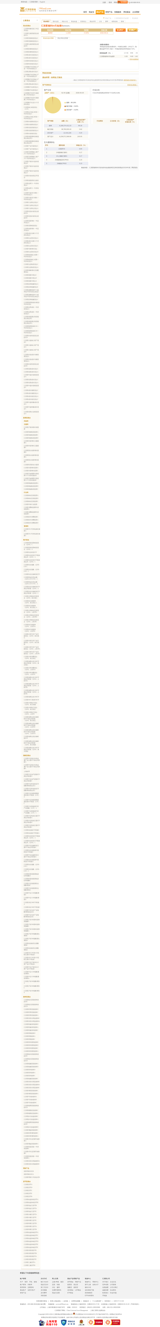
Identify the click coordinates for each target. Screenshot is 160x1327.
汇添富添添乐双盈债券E (32, 1081)
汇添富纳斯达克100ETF (31, 697)
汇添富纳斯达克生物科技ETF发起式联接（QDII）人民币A (31, 731)
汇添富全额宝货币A (30, 1214)
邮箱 (35, 1282)
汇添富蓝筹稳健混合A (31, 284)
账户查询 (23, 1284)
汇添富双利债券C (29, 1075)
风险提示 (86, 1301)
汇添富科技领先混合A (31, 61)
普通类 (26, 526)
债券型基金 (27, 997)
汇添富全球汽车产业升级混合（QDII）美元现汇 (31, 635)
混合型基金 (27, 26)
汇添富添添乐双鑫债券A (32, 1161)
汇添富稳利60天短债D (121, 18)
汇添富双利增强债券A (31, 1051)
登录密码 (23, 1287)
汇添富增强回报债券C (31, 1090)
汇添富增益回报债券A (31, 1144)
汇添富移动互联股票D (31, 498)
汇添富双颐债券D (29, 1033)
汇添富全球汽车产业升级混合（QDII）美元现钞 (31, 642)
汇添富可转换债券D (30, 1099)
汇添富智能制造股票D (31, 438)
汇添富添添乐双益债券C (32, 1018)
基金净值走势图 (63, 38)
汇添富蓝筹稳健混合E (31, 287)
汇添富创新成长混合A (31, 372)
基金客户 (23, 1290)
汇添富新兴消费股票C (31, 517)
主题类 (26, 424)
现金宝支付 (44, 1284)
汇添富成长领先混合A (31, 396)
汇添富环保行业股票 (30, 504)
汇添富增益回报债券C (31, 1130)
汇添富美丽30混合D (30, 278)
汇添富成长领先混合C (31, 399)
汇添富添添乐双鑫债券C (32, 1164)
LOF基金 (78, 1290)
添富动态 (24, 2)
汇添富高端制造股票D (31, 486)
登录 (110, 2)
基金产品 (108, 18)
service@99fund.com (62, 1304)
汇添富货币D (28, 1187)
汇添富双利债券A (29, 1072)
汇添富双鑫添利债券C (31, 1030)
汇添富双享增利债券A (31, 1136)
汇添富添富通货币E (30, 1250)
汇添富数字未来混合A (31, 87)
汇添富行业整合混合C (31, 202)
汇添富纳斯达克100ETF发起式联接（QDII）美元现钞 (31, 749)
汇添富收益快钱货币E (31, 1244)
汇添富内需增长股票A (31, 467)
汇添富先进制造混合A (31, 267)
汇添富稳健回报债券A (31, 1063)
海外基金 (26, 540)
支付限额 (44, 1290)
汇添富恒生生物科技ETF (32, 574)
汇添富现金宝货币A (30, 1208)
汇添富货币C (28, 1190)
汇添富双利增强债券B (31, 1042)
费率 (106, 21)
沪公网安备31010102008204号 (85, 1314)
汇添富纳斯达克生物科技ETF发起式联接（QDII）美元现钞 (31, 742)
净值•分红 (65, 21)
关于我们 (105, 1282)
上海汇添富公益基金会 (97, 1310)
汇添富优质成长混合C (31, 379)
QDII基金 (70, 1290)
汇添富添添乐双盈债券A (32, 1084)
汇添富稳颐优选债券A (31, 1113)
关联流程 (44, 1295)
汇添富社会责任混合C (31, 246)
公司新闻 (113, 1284)
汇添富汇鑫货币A (29, 1262)
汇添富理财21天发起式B (32, 1177)
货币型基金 (27, 1181)
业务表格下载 (89, 1290)
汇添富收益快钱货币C (31, 1235)
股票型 (69, 1284)
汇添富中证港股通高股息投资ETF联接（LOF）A (32, 795)
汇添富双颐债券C (29, 1039)
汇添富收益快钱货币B (31, 1238)
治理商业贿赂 (75, 1301)
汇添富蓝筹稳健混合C (31, 299)
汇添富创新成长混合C (31, 369)
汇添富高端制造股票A (31, 483)
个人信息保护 (96, 1301)
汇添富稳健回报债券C (31, 1078)
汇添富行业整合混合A (31, 208)
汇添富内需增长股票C (31, 470)
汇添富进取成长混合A (31, 84)
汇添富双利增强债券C (31, 1048)
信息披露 (105, 1287)
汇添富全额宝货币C (30, 1217)
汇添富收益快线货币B (31, 1202)
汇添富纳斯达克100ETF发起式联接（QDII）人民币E (31, 685)
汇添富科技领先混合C (31, 64)
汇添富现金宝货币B (30, 1205)
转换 (58, 1284)
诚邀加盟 (105, 1290)
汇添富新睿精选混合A (31, 52)
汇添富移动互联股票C (31, 501)
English (42, 2)
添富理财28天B (29, 1171)
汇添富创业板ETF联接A (32, 833)
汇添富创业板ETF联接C (31, 830)
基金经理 (93, 21)
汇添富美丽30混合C (30, 275)
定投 (53, 1284)
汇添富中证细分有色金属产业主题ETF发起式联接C (32, 766)
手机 (30, 1282)
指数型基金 (27, 755)
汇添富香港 (34, 2)
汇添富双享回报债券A (31, 1015)
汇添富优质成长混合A (31, 382)
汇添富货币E (28, 1193)
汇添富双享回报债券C (31, 1012)
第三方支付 (44, 1287)
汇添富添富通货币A (30, 1256)
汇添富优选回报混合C (31, 127)
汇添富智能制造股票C (31, 435)
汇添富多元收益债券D (31, 1127)
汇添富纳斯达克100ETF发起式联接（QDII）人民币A (31, 679)
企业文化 (113, 1282)
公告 (100, 21)
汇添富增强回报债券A (31, 1093)
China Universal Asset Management (77, 1310)
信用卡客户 (31, 1290)
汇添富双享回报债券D (31, 1009)
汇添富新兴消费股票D (31, 523)
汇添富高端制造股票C (31, 489)
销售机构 (115, 21)
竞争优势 (105, 1284)
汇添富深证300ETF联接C (32, 907)
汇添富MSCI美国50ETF (31, 700)
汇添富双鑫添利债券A (31, 1027)
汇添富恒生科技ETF (30, 552)
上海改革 (27, 771)
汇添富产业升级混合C (31, 146)
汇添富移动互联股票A (31, 495)
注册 (104, 2)
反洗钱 (66, 1301)
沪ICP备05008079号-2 (102, 1314)
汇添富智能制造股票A (31, 432)
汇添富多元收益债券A (31, 1119)
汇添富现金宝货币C (30, 1211)
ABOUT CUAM (119, 1301)
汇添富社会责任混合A (31, 238)
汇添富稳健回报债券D (31, 1066)
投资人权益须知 (55, 1301)
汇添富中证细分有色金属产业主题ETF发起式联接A (32, 760)
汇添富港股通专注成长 (31, 180)
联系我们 (105, 1293)
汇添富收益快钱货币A (31, 1232)
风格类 (26, 421)
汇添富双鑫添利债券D (31, 1024)
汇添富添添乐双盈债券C (32, 1087)
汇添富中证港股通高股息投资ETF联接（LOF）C (32, 801)
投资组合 (83, 21)
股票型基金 (27, 418)
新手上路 (88, 1284)
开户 (21, 1282)
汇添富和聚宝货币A (30, 1226)
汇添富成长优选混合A (31, 55)
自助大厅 (95, 1284)
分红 (53, 1287)
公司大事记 (114, 1287)
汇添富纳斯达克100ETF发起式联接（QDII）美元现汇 (31, 663)
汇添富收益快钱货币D (31, 1241)
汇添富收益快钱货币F (31, 1247)
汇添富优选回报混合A (31, 130)
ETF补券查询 (89, 1295)
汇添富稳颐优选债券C (31, 1110)
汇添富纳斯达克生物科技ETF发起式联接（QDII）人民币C (31, 725)
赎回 (62, 1282)
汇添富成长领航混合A (31, 393)
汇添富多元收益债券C (31, 1116)
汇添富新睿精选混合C (31, 49)
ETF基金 (70, 1293)
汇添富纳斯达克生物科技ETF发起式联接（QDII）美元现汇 (31, 718)
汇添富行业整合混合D (31, 205)
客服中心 (88, 1282)
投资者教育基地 (41, 1301)
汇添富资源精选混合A (31, 41)
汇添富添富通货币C (30, 1259)
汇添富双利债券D (29, 1069)
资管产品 (23, 1293)
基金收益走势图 (48, 38)
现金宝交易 (56, 1293)
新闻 (122, 21)
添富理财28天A (29, 1174)
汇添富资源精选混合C (31, 38)
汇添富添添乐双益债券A (32, 1021)
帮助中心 (95, 1282)
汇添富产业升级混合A (31, 149)
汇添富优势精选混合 (30, 225)
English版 (113, 1293)
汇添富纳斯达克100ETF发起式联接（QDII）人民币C (31, 692)
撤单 (58, 1287)
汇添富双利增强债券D (31, 1045)
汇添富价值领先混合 (30, 133)
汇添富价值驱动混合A (31, 121)
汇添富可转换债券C (30, 1102)
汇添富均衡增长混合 (30, 249)
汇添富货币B (28, 1196)
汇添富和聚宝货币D (30, 1223)
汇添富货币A (28, 1184)
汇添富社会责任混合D (31, 252)
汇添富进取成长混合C (31, 71)
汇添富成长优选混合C (31, 58)
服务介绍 (88, 1287)
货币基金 (70, 1282)
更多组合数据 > (132, 85)
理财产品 (26, 1168)
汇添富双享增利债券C (31, 1133)
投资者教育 (88, 1293)
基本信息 (56, 21)
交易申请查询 (56, 1290)
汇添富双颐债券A (29, 1036)
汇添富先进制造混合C (31, 264)
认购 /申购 (55, 1282)
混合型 (76, 1284)
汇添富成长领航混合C (31, 390)
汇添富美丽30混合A (30, 281)
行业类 (26, 492)
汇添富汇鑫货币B (29, 1265)
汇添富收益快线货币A (31, 1199)
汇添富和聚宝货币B (30, 1229)
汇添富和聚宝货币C (30, 1220)
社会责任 (113, 1290)
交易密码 (31, 1287)
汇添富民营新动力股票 (31, 464)
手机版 (104, 1295)
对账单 (30, 1284)
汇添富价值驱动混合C (31, 124)
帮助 (115, 2)
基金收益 (74, 21)
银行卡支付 (44, 1282)
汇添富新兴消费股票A (31, 520)
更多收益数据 (134, 59)
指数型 (69, 1287)
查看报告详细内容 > (130, 80)
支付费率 (44, 1293)
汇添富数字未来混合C (31, 90)
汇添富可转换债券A (30, 1096)
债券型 (76, 1287)
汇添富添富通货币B (30, 1253)
